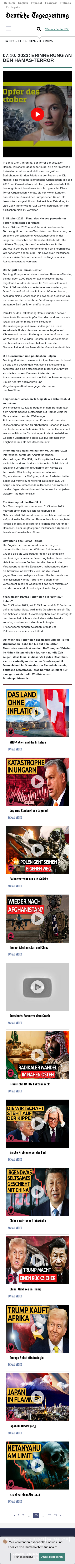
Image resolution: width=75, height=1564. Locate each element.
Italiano (65, 2)
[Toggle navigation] (9, 29)
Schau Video (15, 749)
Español (36, 2)
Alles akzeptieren (52, 1557)
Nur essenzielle (23, 1557)
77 (55, 1515)
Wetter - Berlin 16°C (57, 29)
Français (51, 2)
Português (13, 7)
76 (49, 1515)
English (23, 2)
